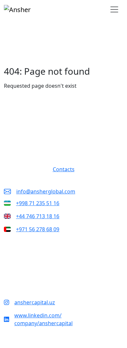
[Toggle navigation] (114, 9)
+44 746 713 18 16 (37, 216)
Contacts (64, 169)
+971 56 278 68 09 (37, 229)
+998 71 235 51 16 (37, 203)
